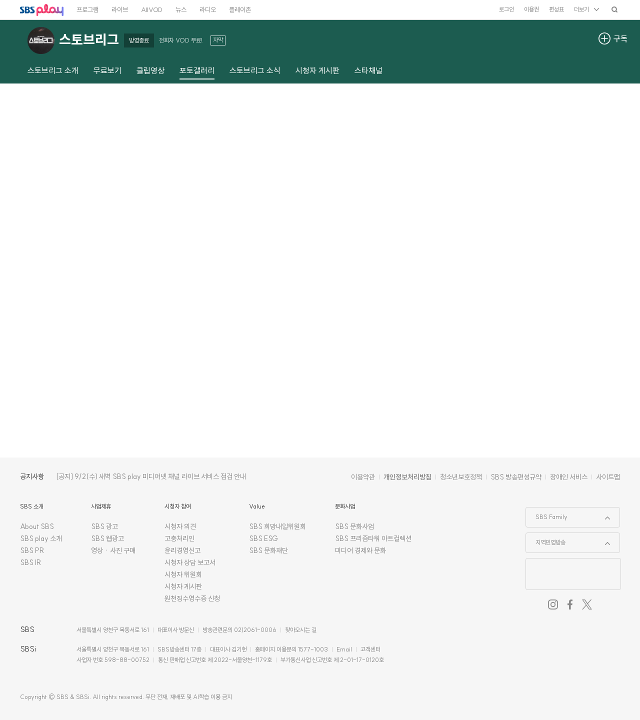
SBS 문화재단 (268, 550)
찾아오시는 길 (300, 630)
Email (344, 649)
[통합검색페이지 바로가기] (614, 9)
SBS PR (32, 550)
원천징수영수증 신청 (192, 598)
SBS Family (547, 514)
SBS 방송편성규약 (516, 477)
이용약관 (363, 477)
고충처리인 (179, 538)
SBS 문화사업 (354, 526)
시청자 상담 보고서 (190, 562)
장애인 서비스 (569, 477)
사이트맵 (608, 477)
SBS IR (31, 562)
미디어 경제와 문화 (360, 550)
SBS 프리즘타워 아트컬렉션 (373, 538)
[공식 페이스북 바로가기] (570, 604)
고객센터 (370, 649)
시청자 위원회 (183, 574)
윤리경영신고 (182, 550)
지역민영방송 (546, 539)
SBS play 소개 (41, 538)
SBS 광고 (104, 526)
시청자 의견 (180, 526)
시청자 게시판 (183, 586)
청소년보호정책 (461, 477)
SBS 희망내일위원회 (277, 526)
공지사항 (32, 476)
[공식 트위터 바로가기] (587, 604)
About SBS (37, 526)
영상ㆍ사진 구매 (113, 550)
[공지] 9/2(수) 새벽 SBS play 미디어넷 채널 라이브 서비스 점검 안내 (151, 476)
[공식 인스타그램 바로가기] (553, 604)
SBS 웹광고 (107, 538)
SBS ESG (263, 538)
